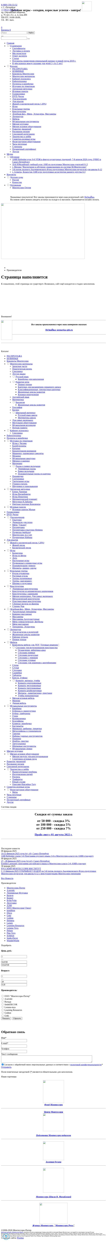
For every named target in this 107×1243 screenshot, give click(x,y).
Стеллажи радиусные (28, 655)
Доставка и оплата (21, 51)
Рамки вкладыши (26, 471)
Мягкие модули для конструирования (30, 756)
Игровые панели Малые (23, 509)
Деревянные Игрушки (17, 893)
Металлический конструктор (26, 599)
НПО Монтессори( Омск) (19, 908)
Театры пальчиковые (22, 578)
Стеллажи (17, 670)
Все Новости (7, 878)
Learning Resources (15, 925)
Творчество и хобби (21, 136)
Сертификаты (18, 48)
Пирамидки (17, 476)
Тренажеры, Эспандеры (23, 626)
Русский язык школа (27, 415)
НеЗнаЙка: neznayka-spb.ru (59, 330)
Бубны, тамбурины (21, 713)
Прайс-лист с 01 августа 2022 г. (53, 834)
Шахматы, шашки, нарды (24, 568)
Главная (10, 43)
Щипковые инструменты (24, 746)
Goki (9, 915)
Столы (15, 665)
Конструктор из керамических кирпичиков (32, 591)
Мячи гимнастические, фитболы (27, 621)
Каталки (16, 448)
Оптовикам (15, 185)
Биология (20, 402)
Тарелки (16, 733)
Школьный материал (25, 412)
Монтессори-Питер (16, 888)
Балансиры (17, 553)
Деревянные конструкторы (25, 589)
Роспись (16, 777)
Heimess (10, 920)
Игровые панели (20, 91)
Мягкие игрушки (20, 124)
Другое (15, 151)
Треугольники (19, 743)
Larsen (10, 923)
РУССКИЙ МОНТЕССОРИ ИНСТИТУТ (21, 868)
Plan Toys (11, 933)
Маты (15, 792)
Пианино (16, 738)
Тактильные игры (20, 481)
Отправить (6, 1067)
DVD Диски (18, 96)
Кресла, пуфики (19, 678)
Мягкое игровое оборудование (26, 126)
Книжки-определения (28, 394)
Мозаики (16, 456)
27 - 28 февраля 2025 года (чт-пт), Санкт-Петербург (25, 861)
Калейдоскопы (19, 446)
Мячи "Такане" (19, 525)
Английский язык (20, 397)
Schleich (10, 935)
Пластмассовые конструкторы (26, 601)
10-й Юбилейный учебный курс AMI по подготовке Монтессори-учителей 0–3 (50, 164)
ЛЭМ (9, 905)
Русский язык (22, 376)
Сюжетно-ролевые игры (23, 139)
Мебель (15, 119)
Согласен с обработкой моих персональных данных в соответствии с (53, 1064)
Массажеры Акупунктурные (25, 619)
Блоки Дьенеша (19, 491)
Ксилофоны (18, 721)
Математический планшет (24, 499)
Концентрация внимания (24, 451)
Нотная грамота (19, 428)
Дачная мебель (19, 703)
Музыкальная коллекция (24, 425)
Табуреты (16, 675)
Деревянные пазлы (27, 469)
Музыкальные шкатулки (23, 458)
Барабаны (16, 708)
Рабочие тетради (20, 637)
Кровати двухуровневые (29, 685)
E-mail (4, 1043)
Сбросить (17, 1018)
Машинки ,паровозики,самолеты (28, 453)
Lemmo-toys (10, 1007)
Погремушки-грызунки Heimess (27, 530)
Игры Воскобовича (21, 494)
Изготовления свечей (22, 774)
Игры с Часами (19, 443)
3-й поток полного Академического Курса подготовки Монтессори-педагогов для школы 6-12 (57, 169)
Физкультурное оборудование (26, 141)
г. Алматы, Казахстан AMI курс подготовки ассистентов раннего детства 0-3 (48, 172)
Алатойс (11, 890)
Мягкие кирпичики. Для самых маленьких (32, 596)
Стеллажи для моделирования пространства (37, 647)
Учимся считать (19, 484)
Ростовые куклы (20, 576)
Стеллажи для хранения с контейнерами (37, 662)
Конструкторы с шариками (25, 594)
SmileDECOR (10, 1004)
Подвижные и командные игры (27, 563)
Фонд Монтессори (53, 1104)
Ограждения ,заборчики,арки (32, 650)
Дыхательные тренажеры (24, 611)
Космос (15, 410)
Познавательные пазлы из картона (34, 474)
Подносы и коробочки (22, 84)
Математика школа (27, 417)
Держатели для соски (22, 522)
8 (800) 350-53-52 (9, 5)
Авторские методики (22, 89)
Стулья (15, 667)
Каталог (14, 66)
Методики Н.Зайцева (22, 501)
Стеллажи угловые (27, 660)
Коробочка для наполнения (31, 379)
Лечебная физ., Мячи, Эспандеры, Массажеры (34, 114)
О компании (16, 46)
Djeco (9, 913)
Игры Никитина (20, 496)
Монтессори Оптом (21, 187)
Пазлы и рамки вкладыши (28, 466)
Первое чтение (25, 384)
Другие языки (18, 374)
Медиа (10, 154)
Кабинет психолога (21, 79)
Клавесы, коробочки (22, 723)
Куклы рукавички (20, 573)
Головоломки (18, 94)
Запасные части (19, 366)
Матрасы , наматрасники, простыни (35, 693)
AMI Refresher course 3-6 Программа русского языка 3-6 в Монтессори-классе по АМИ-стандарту (47, 856)
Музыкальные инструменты (25, 121)
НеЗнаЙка (89, 197)
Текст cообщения (9, 1054)
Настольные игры (20, 560)
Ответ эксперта (19, 56)
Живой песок (18, 545)
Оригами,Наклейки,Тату (24, 784)
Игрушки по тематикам (23, 86)
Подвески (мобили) (21, 532)
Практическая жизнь (22, 369)
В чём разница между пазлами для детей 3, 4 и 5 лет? (37, 63)
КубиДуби (12, 900)
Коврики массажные (22, 614)
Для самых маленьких (22, 420)
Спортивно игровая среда (24, 759)
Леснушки (12, 903)
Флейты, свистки (20, 741)
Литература (17, 116)
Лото (14, 558)
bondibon (11, 910)
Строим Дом (18, 606)
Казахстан (17, 182)
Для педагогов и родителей (25, 632)
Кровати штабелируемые (30, 690)
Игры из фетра (19, 555)
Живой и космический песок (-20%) (29, 104)
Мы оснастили (19, 53)
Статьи (15, 58)
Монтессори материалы (23, 76)
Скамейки (17, 673)
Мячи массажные (20, 624)
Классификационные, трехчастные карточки (39, 389)
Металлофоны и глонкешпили (26, 731)
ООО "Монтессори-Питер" (17, 996)
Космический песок (21, 548)
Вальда (10, 895)
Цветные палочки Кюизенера (26, 504)
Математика (18, 399)
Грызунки (17, 520)
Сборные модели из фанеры (25, 604)
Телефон (5, 1049)
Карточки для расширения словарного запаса (39, 387)
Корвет (10, 898)
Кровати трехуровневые (29, 688)
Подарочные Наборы (22, 537)
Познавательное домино (23, 565)
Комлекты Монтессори (23, 74)
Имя (3, 1038)
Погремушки (18, 527)
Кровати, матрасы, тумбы (28, 680)
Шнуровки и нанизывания (25, 486)
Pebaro (10, 930)
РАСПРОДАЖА (20, 69)
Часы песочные (19, 144)
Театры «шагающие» (22, 581)
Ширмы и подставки (22, 583)
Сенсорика (17, 371)
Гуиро (15, 716)
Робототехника (19, 81)
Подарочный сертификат (24, 149)
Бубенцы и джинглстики (24, 711)
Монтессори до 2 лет (22, 535)
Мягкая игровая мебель (23, 698)
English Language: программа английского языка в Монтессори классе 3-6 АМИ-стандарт (43, 863)
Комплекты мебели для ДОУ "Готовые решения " (35, 645)
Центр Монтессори (53, 1112)
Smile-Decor (12, 938)
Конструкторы (19, 111)
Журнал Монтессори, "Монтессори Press (52, 1225)
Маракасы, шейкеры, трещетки (27, 728)
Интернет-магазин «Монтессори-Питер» (12, 1232)
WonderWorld (13, 940)
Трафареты (17, 779)
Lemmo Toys (12, 928)
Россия (15, 180)
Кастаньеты (17, 726)
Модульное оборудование (24, 422)
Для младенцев (19, 99)
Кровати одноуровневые (29, 683)
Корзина (6, 30)
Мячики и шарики (21, 461)
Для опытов (18, 101)
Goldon (10, 918)
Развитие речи (22, 382)
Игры (15, 106)
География (17, 407)
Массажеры (17, 616)
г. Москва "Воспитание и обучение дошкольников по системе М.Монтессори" (49, 167)
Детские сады (16, 177)
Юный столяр (18, 782)
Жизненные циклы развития (31, 392)
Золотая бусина (53, 1162)
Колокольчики (19, 718)
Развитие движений (21, 129)
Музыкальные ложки (22, 748)
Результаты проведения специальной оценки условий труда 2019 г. (44, 61)
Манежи (16, 700)
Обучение (14, 157)
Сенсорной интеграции (23, 134)
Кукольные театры (21, 109)
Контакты (11, 174)
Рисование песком (21, 131)
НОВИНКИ (18, 71)
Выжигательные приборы (24, 772)
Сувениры (17, 146)
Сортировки (18, 479)
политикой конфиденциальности (86, 1064)
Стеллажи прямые (26, 652)
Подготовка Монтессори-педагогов (53, 1135)
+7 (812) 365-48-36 (10, 10)
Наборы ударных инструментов (27, 736)
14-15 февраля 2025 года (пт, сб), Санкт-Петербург (25, 853)
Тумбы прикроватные (28, 695)
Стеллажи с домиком (28, 657)
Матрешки (17, 463)
